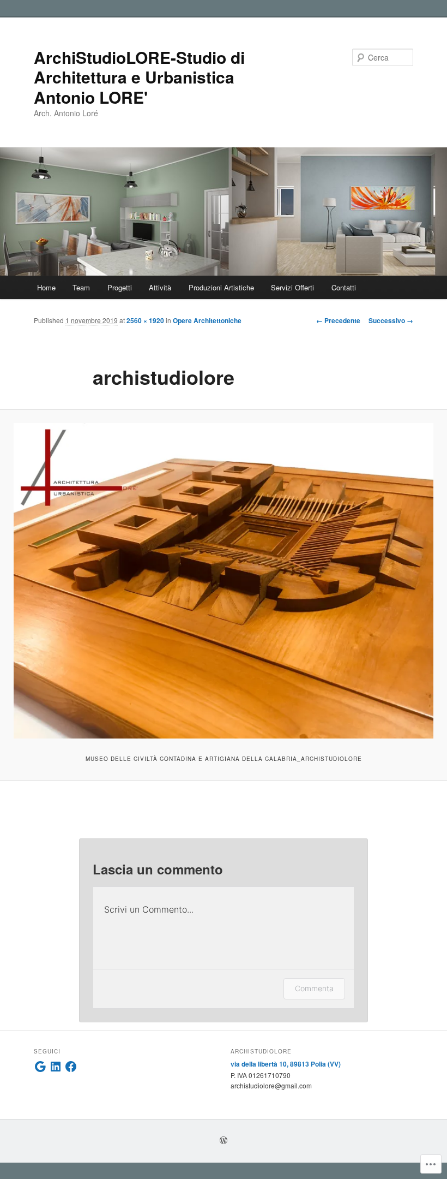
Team (81, 287)
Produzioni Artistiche (221, 287)
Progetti (119, 287)
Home (46, 287)
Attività (160, 287)
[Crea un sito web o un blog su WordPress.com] (223, 1141)
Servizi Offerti (292, 287)
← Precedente (338, 320)
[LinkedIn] (55, 1066)
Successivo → (391, 320)
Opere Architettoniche (207, 320)
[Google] (40, 1066)
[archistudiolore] (223, 581)
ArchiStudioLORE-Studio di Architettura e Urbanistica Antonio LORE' (139, 77)
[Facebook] (70, 1066)
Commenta (314, 988)
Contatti (343, 287)
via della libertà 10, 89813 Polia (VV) (286, 1064)
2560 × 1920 (145, 320)
